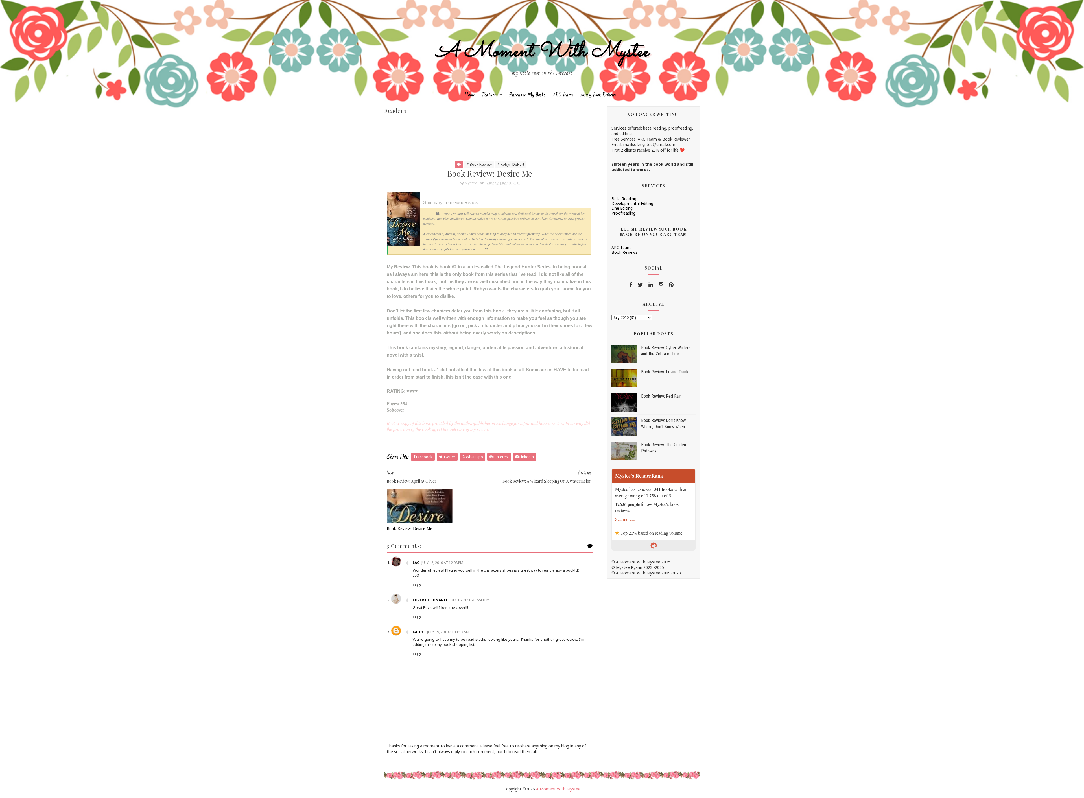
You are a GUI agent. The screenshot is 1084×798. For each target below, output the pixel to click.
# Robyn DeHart (510, 164)
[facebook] (630, 285)
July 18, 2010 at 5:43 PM (469, 600)
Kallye (419, 631)
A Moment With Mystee (542, 52)
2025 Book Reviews (598, 94)
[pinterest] (671, 285)
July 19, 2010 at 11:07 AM (448, 631)
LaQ (416, 562)
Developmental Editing (632, 203)
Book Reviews (624, 252)
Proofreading (623, 213)
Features (490, 94)
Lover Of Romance (430, 600)
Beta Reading (623, 198)
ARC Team (621, 247)
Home (469, 94)
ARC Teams (563, 94)
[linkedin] (650, 285)
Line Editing (622, 208)
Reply (417, 585)
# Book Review (479, 164)
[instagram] (661, 285)
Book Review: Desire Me (409, 528)
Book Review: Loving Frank (664, 372)
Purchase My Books (527, 94)
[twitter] (640, 285)
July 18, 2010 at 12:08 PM (442, 562)
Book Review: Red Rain (661, 396)
